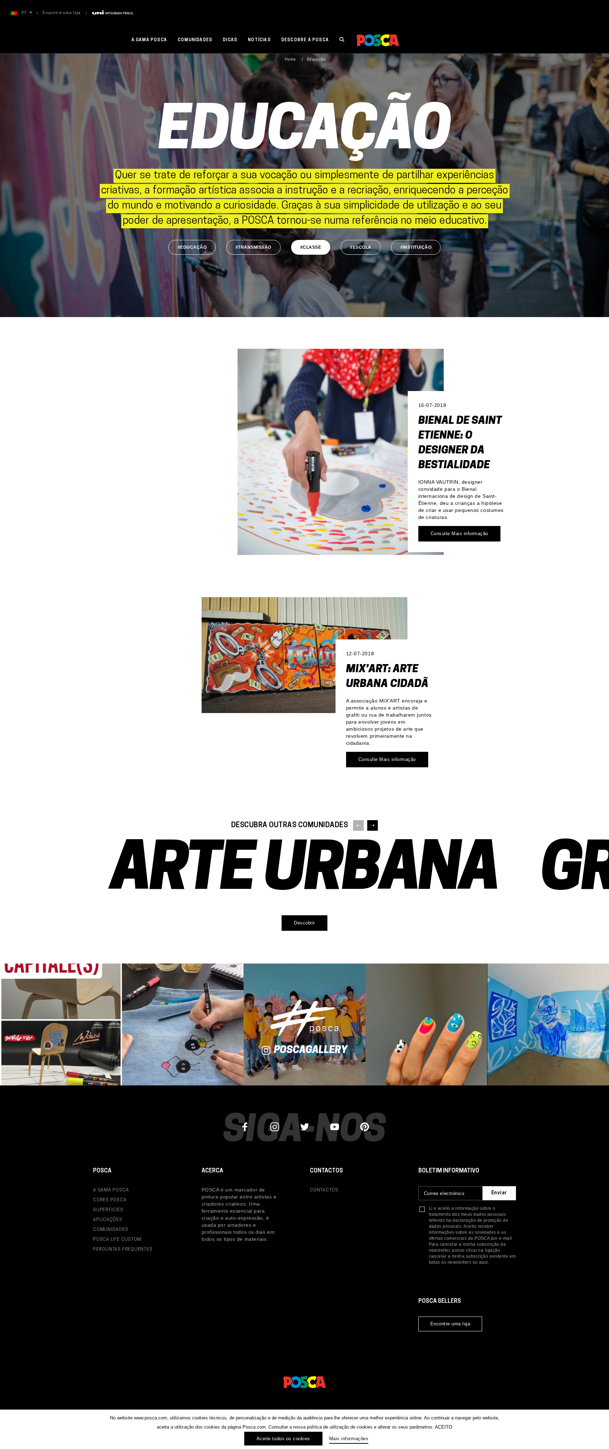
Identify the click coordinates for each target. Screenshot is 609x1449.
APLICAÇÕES (107, 1220)
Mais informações (348, 1438)
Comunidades (195, 40)
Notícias (259, 40)
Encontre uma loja (62, 13)
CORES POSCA (110, 1200)
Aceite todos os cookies (283, 1438)
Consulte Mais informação (459, 533)
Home (290, 60)
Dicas (230, 40)
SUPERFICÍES (108, 1210)
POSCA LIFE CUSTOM (117, 1239)
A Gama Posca (149, 40)
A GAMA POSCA (111, 1190)
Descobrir (304, 922)
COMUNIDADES (110, 1229)
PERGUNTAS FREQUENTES (123, 1249)
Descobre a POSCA (305, 40)
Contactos (324, 1190)
